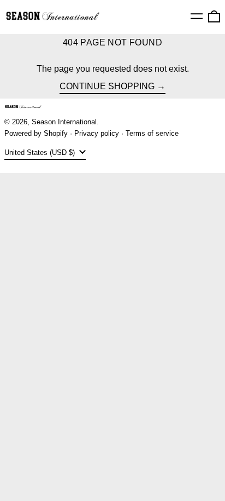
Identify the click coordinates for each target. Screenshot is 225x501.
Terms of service (152, 133)
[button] (214, 16)
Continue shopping (107, 86)
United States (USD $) (40, 152)
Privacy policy (96, 133)
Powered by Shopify (36, 133)
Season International (64, 122)
